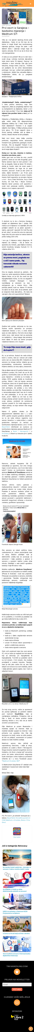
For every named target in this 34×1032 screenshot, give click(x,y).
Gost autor (6, 25)
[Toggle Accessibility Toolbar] (31, 1029)
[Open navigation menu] (30, 3)
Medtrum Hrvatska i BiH (11, 761)
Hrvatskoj (5, 433)
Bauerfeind (6, 427)
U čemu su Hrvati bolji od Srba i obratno (16, 933)
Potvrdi (17, 989)
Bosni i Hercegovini (20, 431)
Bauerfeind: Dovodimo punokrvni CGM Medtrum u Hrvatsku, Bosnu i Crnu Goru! (16, 820)
